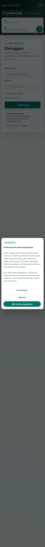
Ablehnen (22, 297)
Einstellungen (22, 290)
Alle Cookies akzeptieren (22, 304)
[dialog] (22, 273)
